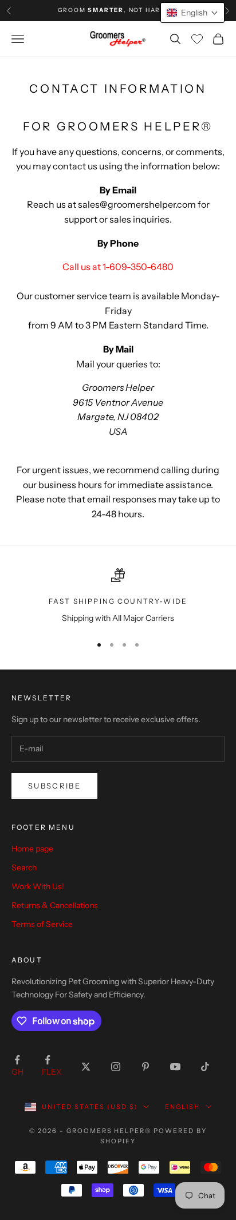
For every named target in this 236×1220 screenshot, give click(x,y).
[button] (192, 12)
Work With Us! (37, 886)
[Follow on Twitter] (86, 1066)
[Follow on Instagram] (115, 1066)
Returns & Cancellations (54, 905)
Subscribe (54, 785)
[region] (118, 596)
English (182, 1107)
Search (24, 867)
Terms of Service (42, 924)
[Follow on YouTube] (175, 1066)
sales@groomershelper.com (137, 204)
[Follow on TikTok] (205, 1066)
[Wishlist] (197, 39)
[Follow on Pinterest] (145, 1066)
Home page (32, 848)
